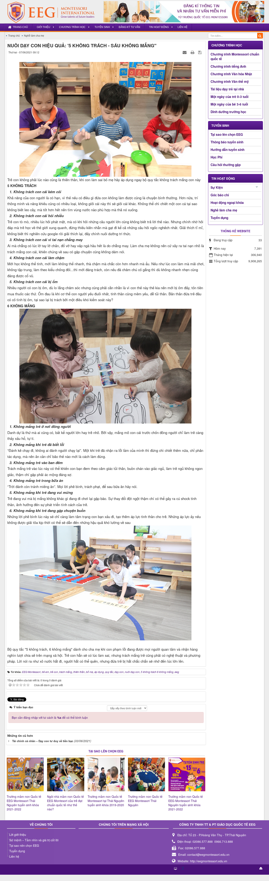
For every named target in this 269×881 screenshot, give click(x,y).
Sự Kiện (217, 187)
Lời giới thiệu (17, 834)
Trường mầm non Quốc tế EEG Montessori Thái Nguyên (145, 800)
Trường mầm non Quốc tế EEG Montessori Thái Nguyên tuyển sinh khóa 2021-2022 (24, 802)
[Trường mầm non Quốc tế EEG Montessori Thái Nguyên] (146, 774)
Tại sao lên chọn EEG (227, 134)
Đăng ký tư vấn (129, 27)
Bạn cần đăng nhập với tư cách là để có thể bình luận (50, 717)
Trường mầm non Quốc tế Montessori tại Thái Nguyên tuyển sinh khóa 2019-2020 (106, 800)
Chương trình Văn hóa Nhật (231, 74)
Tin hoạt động (159, 27)
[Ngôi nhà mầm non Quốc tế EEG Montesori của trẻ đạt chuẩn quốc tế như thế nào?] (65, 774)
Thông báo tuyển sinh (227, 142)
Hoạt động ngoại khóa (227, 202)
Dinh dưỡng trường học (228, 111)
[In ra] (193, 52)
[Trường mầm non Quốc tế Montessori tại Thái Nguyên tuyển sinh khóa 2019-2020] (106, 774)
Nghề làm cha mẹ (224, 210)
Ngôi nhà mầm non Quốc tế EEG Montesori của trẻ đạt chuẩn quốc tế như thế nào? (65, 802)
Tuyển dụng (219, 217)
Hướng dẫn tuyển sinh (227, 149)
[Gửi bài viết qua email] (185, 52)
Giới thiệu (43, 27)
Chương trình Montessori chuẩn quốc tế (235, 56)
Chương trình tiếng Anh (228, 66)
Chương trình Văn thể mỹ (230, 81)
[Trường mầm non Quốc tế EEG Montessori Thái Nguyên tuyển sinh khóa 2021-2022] (25, 774)
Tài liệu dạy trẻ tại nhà (227, 89)
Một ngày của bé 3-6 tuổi (229, 104)
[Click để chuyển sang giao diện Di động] (182, 868)
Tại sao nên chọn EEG (24, 845)
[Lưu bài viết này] (200, 52)
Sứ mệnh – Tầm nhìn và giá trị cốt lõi (33, 840)
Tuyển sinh (102, 27)
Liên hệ (182, 27)
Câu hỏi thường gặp (226, 164)
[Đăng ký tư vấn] (183, 11)
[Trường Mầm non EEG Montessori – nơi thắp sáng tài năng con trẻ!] (49, 12)
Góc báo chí (220, 195)
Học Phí (216, 157)
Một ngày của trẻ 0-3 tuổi (229, 96)
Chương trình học (72, 27)
